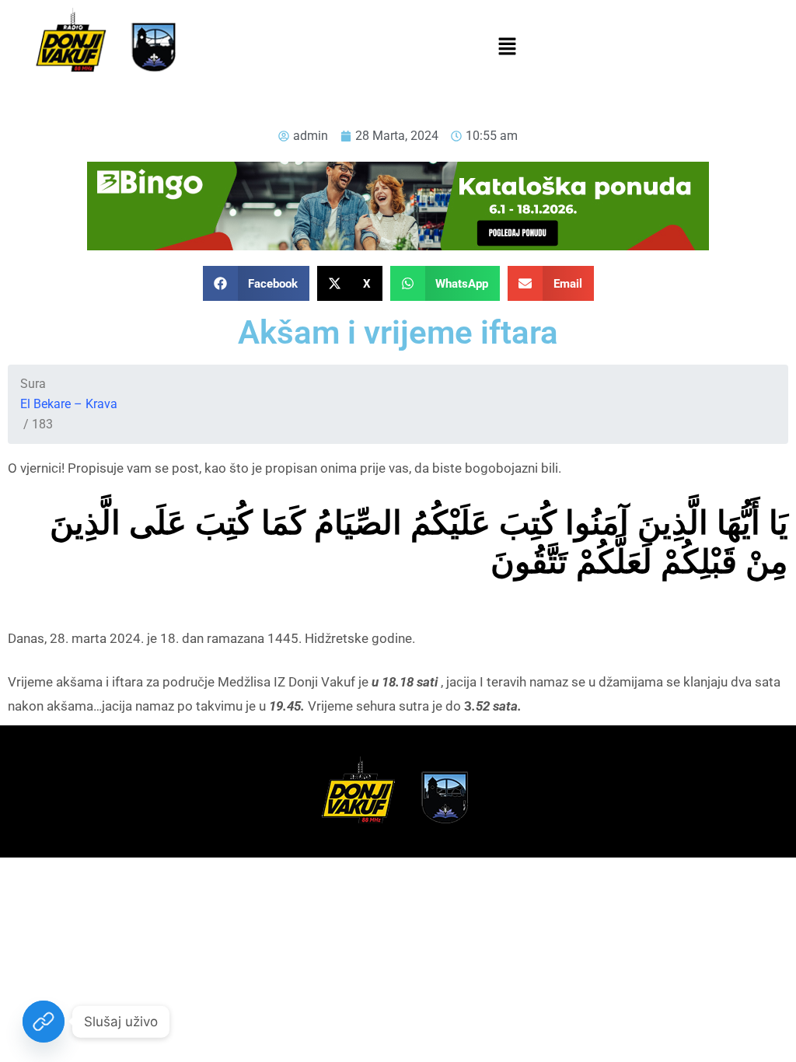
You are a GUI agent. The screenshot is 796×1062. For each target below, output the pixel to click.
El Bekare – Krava (68, 404)
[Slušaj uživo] (44, 1022)
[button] (506, 47)
